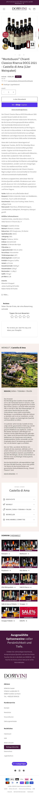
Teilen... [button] (6, 295)
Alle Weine (23, 570)
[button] (4, 9)
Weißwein (23, 554)
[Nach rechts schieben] (24, 55)
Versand (10, 791)
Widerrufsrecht (9, 743)
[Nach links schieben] (15, 55)
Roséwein (5, 570)
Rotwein (5, 554)
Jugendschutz (8, 756)
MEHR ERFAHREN (9, 474)
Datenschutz (8, 751)
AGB (5, 738)
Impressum (7, 734)
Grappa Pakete (7, 621)
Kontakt (6, 708)
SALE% (22, 621)
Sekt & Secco (24, 587)
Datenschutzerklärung (25, 788)
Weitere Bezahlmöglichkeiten (19, 109)
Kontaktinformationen (20, 791)
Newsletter (7, 712)
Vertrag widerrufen (12, 747)
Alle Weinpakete (7, 587)
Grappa (22, 604)
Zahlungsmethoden (10, 721)
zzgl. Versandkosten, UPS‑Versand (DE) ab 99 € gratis (20, 80)
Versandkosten (9, 717)
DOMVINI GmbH (16, 786)
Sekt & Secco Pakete (9, 604)
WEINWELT (16, 535)
